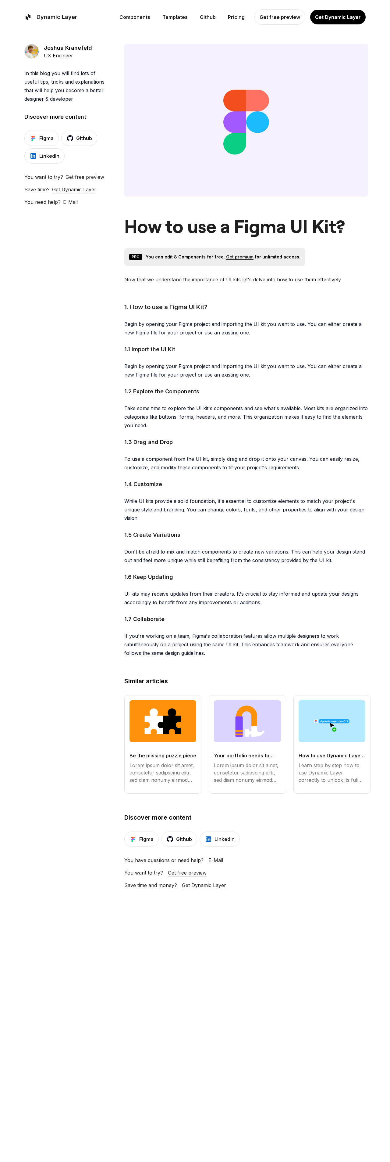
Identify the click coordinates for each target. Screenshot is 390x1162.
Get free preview (85, 177)
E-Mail (70, 202)
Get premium (240, 256)
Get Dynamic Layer (74, 189)
